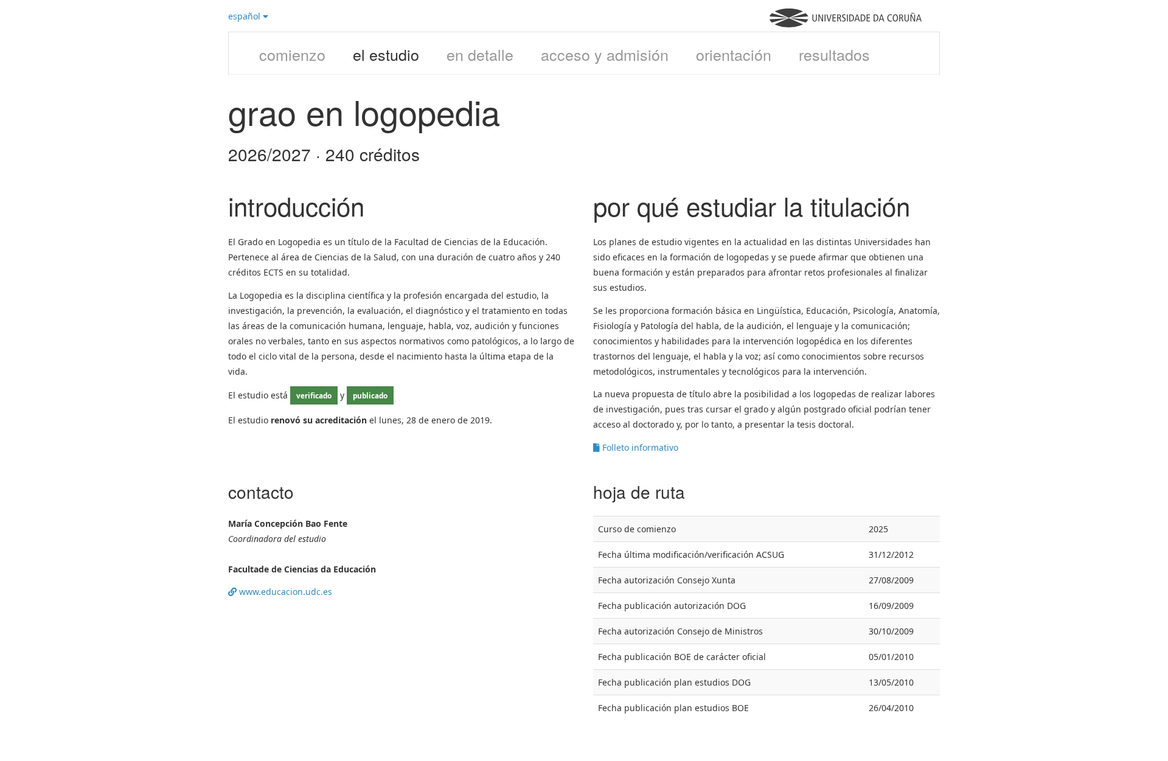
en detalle (480, 54)
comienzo (292, 54)
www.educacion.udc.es (284, 591)
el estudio (386, 54)
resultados (834, 54)
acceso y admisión (605, 54)
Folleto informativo (639, 447)
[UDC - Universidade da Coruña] (846, 24)
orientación (733, 54)
